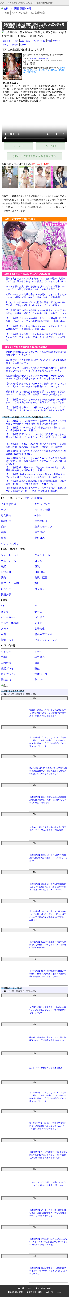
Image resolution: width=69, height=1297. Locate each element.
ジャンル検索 (20, 12)
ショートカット (10, 555)
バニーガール (8, 617)
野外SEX (39, 537)
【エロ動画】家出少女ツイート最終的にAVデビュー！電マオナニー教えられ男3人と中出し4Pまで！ (48, 1271)
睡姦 (37, 668)
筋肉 (3, 577)
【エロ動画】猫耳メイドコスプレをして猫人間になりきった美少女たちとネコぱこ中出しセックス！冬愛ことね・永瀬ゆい (36, 437)
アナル (38, 651)
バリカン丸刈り (10, 543)
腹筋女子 (6, 594)
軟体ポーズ (40, 674)
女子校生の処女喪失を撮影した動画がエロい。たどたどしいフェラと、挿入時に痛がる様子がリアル (47, 1010)
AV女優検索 (38, 12)
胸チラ (5, 611)
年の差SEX (40, 521)
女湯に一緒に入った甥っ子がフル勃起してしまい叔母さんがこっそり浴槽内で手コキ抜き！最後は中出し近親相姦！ (47, 713)
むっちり (6, 588)
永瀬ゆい (33, 58)
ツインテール (42, 555)
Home (6, 12)
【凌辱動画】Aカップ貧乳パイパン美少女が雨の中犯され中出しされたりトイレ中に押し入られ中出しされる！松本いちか (48, 1155)
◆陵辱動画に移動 (15, 1292)
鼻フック (39, 679)
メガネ (5, 628)
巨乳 (37, 566)
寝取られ (6, 521)
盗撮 (3, 532)
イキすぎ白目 (8, 504)
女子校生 (41, 41)
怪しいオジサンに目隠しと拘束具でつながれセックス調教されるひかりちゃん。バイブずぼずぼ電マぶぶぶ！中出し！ (47, 1126)
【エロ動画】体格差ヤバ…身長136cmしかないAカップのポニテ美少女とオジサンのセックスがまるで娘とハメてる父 (48, 1242)
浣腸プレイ (7, 668)
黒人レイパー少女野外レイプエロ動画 (45, 1068)
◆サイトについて (53, 1292)
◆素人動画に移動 (34, 1292)
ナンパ (5, 509)
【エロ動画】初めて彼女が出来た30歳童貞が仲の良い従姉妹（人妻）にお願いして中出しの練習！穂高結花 (47, 800)
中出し (6, 44)
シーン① (18, 146)
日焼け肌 (6, 572)
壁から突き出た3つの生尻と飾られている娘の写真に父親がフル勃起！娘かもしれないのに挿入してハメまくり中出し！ (48, 771)
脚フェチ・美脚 (10, 583)
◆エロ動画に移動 (43, 1288)
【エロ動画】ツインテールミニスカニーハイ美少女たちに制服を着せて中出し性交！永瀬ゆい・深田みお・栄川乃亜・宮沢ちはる (36, 461)
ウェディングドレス (46, 639)
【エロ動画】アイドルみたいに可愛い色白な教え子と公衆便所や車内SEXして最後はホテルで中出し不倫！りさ (47, 1213)
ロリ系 (15, 41)
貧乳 (33, 41)
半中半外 (39, 657)
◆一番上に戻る (25, 1288)
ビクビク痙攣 (42, 509)
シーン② (51, 146)
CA (2, 606)
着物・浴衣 (7, 639)
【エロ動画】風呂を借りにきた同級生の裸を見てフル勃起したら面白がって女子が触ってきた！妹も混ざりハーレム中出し (36, 337)
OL (36, 606)
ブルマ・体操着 (10, 623)
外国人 (38, 515)
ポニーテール (8, 560)
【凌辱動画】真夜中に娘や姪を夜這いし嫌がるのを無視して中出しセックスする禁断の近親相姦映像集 (47, 945)
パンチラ (39, 617)
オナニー (56, 41)
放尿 (37, 663)
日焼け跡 (39, 572)
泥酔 (3, 526)
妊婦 (3, 566)
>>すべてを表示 (33, 498)
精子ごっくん (8, 674)
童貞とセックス (43, 526)
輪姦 (3, 537)
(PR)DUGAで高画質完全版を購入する (34, 156)
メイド (38, 623)
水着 (49, 41)
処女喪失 (6, 515)
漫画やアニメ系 (43, 634)
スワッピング (42, 504)
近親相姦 (6, 41)
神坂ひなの (43, 58)
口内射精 (14, 44)
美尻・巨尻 (25, 41)
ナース (38, 611)
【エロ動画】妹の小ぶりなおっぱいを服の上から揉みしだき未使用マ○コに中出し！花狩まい (48, 858)
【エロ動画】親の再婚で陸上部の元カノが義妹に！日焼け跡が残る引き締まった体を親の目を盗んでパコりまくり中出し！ (47, 974)
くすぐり (6, 651)
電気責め (6, 679)
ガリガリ (39, 588)
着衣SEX (24, 44)
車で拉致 (39, 532)
